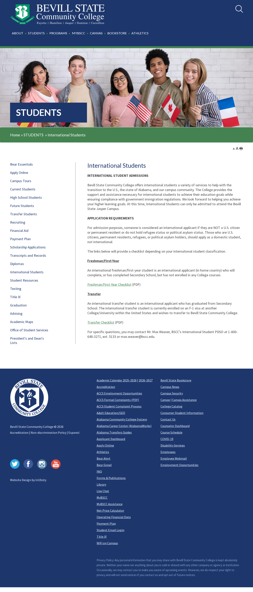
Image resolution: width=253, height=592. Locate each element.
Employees (168, 452)
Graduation (18, 305)
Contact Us (168, 419)
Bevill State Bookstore (175, 380)
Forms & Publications (111, 478)
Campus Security (171, 393)
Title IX (15, 297)
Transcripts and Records (28, 255)
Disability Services (172, 445)
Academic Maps (21, 321)
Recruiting (17, 222)
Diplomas (17, 263)
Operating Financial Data (114, 517)
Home (15, 135)
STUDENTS (33, 135)
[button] (80, 35)
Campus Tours (20, 181)
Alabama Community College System (122, 419)
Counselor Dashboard (175, 426)
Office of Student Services (29, 330)
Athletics (103, 452)
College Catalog (171, 406)
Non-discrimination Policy (48, 433)
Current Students (22, 189)
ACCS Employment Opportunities (119, 393)
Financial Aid (19, 230)
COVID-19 (166, 439)
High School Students (26, 197)
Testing (15, 288)
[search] (239, 9)
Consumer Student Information (181, 413)
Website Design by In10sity (28, 480)
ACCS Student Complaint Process (119, 406)
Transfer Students (23, 214)
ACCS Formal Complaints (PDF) (118, 400)
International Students (67, 135)
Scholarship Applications (28, 247)
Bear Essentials (21, 164)
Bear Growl (104, 465)
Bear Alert (103, 458)
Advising (16, 313)
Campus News (169, 387)
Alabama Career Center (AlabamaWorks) (124, 426)
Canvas (165, 400)
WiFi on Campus (107, 543)
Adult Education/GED (111, 413)
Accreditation (19, 433)
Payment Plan (20, 239)
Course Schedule (171, 432)
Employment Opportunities (179, 465)
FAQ (99, 471)
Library (101, 484)
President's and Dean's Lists (27, 340)
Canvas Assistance (184, 400)
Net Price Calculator (110, 510)
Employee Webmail (173, 458)
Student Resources (24, 280)
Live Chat (103, 491)
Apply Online (19, 172)
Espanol (73, 433)
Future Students (22, 205)
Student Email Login (110, 530)
